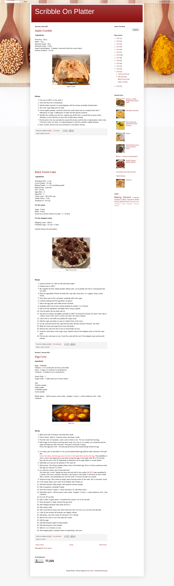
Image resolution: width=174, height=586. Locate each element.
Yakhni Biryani (120, 176)
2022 (118, 69)
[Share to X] (68, 131)
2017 (118, 58)
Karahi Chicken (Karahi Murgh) (131, 161)
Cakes (42, 347)
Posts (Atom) (48, 548)
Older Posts (103, 545)
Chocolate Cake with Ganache (126, 172)
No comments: (57, 344)
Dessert (47, 133)
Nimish (128, 133)
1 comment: (56, 130)
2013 (118, 47)
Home (71, 545)
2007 (118, 38)
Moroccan (136, 201)
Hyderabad (117, 203)
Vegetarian (130, 199)
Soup (131, 201)
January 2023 (122, 74)
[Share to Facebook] (70, 131)
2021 (118, 66)
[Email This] (63, 131)
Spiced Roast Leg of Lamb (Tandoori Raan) (132, 146)
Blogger (105, 571)
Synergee (91, 571)
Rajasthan (129, 203)
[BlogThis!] (66, 131)
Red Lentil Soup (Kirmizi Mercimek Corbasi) (131, 123)
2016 (118, 55)
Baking (42, 133)
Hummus (129, 180)
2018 (118, 60)
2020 (118, 63)
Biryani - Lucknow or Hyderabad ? (127, 156)
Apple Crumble (43, 30)
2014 (118, 49)
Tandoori (117, 199)
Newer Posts (40, 545)
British (122, 202)
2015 (118, 52)
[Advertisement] (71, 153)
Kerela (123, 203)
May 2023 (121, 77)
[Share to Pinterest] (72, 131)
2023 (118, 72)
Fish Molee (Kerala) (132, 110)
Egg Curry (41, 356)
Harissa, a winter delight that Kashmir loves (132, 100)
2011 (118, 44)
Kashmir (126, 202)
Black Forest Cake (45, 172)
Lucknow (43, 539)
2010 (118, 41)
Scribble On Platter (64, 11)
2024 (118, 86)
